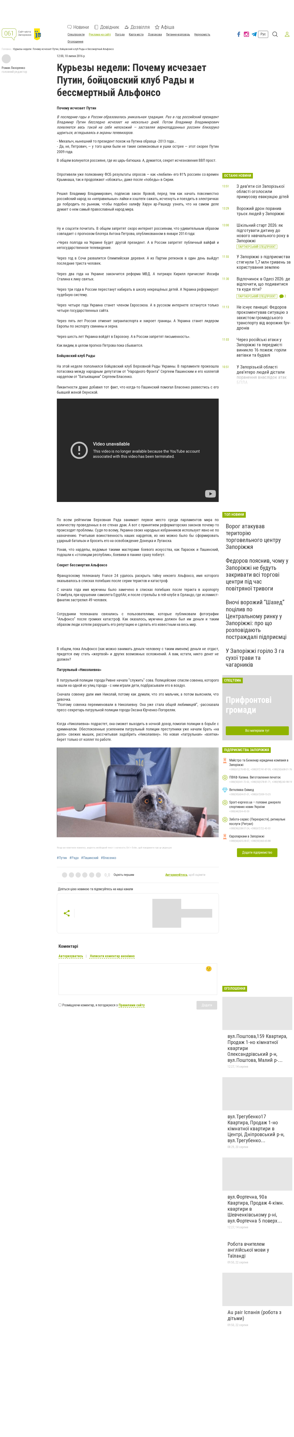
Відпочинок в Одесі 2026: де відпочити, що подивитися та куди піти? (263, 284)
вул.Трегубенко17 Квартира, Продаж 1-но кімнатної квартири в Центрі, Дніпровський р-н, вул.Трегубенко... (255, 1128)
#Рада (74, 858)
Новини (81, 27)
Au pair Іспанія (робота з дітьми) (254, 1315)
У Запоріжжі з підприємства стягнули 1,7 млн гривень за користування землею (264, 262)
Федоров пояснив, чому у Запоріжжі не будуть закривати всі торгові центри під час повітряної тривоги (257, 574)
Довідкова (155, 34)
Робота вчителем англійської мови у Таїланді (248, 1250)
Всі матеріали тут (257, 731)
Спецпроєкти (76, 34)
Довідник (109, 27)
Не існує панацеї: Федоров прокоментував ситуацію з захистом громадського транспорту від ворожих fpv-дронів (264, 317)
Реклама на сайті (100, 34)
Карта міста (136, 34)
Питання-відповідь (178, 34)
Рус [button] (263, 34)
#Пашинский (89, 858)
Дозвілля (140, 27)
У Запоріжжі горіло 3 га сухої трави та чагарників (255, 657)
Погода (120, 34)
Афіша (167, 27)
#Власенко (108, 858)
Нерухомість (202, 34)
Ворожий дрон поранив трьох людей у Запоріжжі (260, 211)
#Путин (62, 858)
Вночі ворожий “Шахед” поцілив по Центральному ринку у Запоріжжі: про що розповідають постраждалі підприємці (256, 619)
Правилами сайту (132, 1005)
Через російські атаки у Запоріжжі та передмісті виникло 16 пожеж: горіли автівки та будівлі (261, 347)
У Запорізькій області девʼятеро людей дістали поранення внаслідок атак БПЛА (262, 374)
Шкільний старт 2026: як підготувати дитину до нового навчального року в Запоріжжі (263, 233)
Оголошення (75, 41)
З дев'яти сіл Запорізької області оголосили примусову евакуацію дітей (263, 191)
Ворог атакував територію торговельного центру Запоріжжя (253, 537)
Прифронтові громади (249, 705)
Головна (6, 49)
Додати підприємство (257, 852)
